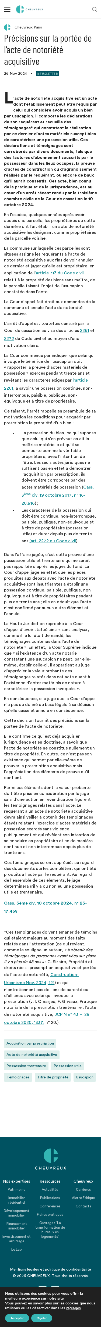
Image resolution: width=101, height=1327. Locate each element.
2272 (9, 338)
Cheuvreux (29, 9)
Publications (50, 1198)
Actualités (50, 1189)
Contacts (83, 1206)
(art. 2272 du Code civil (52, 541)
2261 (84, 330)
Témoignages (18, 1077)
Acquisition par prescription (30, 1043)
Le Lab (16, 1249)
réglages (73, 1308)
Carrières (83, 1189)
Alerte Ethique (83, 1198)
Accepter (17, 1318)
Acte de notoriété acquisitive (31, 1055)
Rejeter (42, 1318)
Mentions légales (24, 1269)
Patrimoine (16, 1189)
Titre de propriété (52, 1077)
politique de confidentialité (68, 1269)
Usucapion (84, 1077)
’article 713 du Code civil (59, 273)
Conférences (50, 1206)
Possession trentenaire (26, 1066)
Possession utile (68, 1066)
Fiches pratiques (50, 1214)
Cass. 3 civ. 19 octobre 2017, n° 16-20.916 (58, 495)
